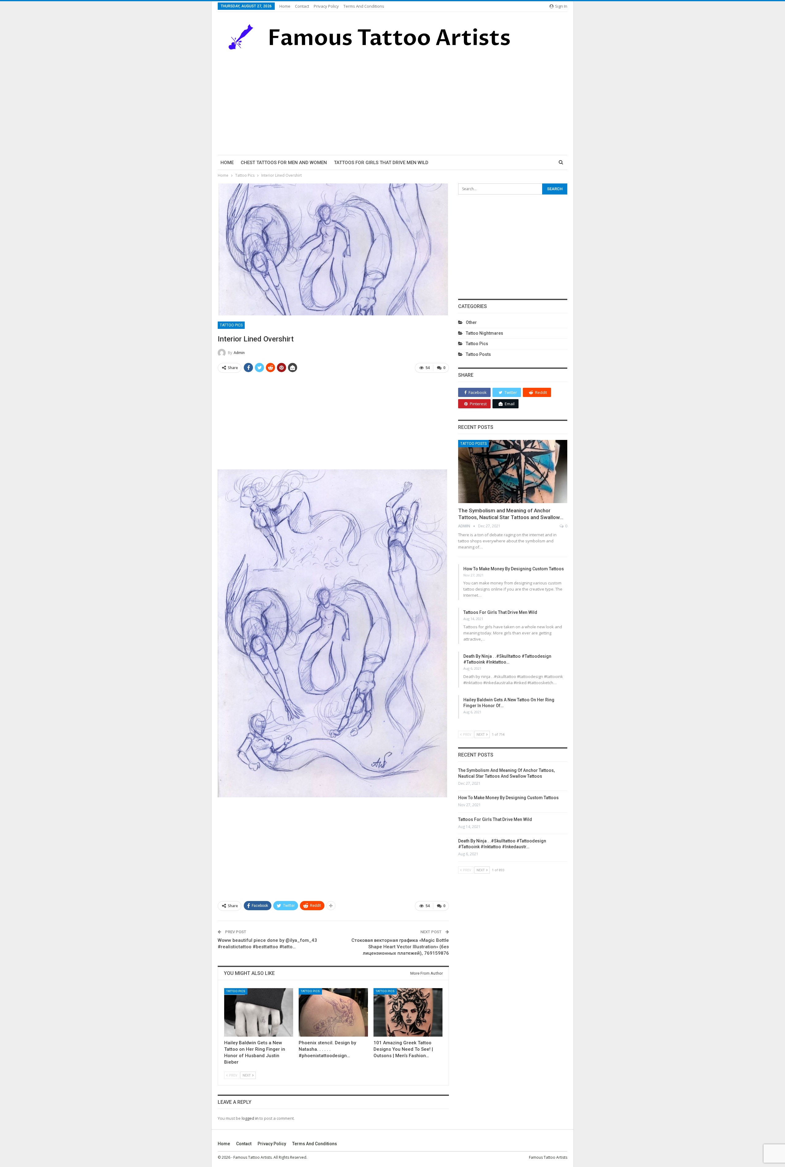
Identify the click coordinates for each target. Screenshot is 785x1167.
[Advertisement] (392, 103)
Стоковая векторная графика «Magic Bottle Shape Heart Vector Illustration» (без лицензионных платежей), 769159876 (400, 947)
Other (471, 322)
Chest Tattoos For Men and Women (284, 162)
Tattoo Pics (231, 325)
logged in (250, 1118)
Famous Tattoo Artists (548, 1157)
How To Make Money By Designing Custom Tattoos (513, 568)
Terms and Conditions (363, 6)
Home (284, 6)
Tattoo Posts (478, 354)
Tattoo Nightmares (484, 333)
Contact (302, 6)
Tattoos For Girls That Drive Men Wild (381, 162)
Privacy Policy (326, 6)
